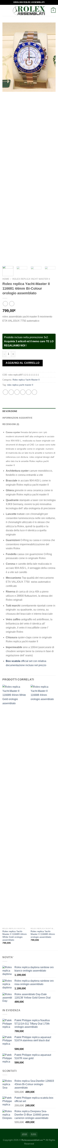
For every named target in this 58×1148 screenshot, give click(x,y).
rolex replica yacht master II (20, 385)
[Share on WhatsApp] (5, 392)
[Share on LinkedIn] (34, 392)
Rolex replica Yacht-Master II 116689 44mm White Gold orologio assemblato (14, 935)
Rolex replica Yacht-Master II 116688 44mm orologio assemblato (43, 934)
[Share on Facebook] (11, 392)
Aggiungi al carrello (22, 363)
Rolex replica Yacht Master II (31, 279)
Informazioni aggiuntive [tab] (17, 418)
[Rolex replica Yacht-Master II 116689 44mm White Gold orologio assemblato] (14, 805)
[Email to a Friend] (22, 392)
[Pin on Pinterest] (28, 392)
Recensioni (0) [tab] (10, 424)
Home (5, 279)
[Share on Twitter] (17, 392)
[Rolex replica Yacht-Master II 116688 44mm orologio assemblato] (43, 805)
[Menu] (4, 10)
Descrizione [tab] (9, 411)
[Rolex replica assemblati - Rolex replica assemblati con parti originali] (29, 10)
